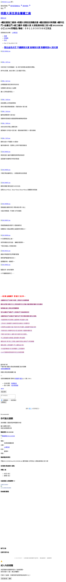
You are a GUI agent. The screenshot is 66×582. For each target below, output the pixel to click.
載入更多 (3, 391)
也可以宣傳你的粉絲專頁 (6, 487)
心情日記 (15, 32)
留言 (21, 378)
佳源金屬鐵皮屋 (5, 368)
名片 (5, 40)
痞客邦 (17, 378)
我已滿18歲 (4, 578)
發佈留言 (3, 402)
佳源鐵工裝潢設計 (4, 484)
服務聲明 (49, 558)
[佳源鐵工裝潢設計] (1, 486)
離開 (10, 578)
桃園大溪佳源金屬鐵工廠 (16, 13)
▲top (2, 388)
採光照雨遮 (14, 385)
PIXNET (20, 558)
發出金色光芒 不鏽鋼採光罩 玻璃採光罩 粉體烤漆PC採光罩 (31, 47)
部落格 (6, 38)
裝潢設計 (14, 383)
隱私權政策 (42, 558)
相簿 (5, 36)
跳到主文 (3, 18)
